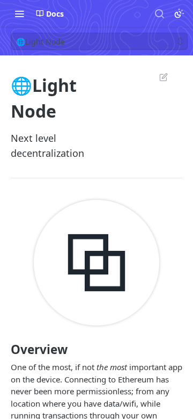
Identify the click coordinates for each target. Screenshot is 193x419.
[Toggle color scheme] (179, 13)
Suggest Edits (158, 77)
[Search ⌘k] (159, 13)
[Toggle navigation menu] (19, 13)
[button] (96, 263)
